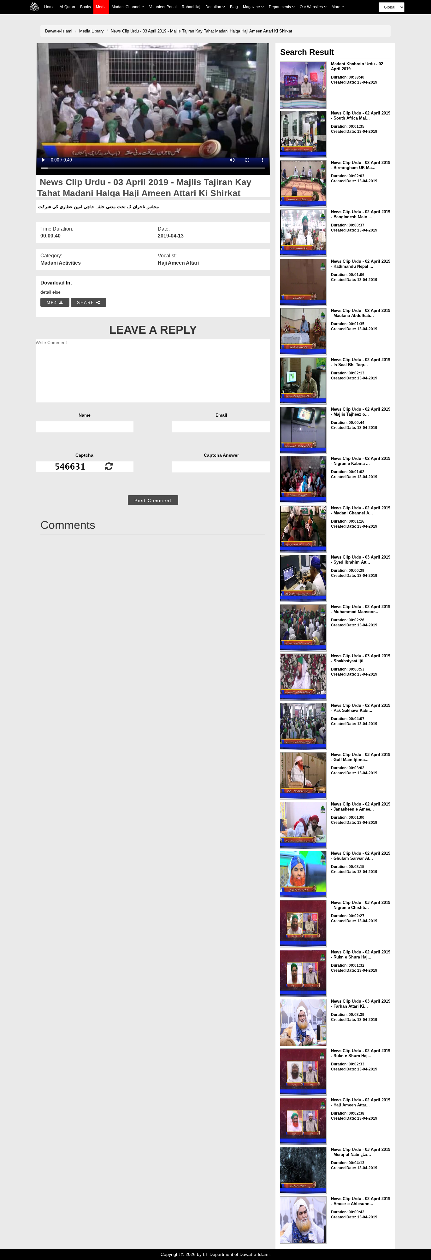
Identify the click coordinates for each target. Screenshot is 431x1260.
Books (85, 7)
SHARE (86, 302)
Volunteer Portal (163, 7)
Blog (234, 7)
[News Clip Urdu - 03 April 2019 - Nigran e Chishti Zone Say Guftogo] (303, 923)
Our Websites (312, 7)
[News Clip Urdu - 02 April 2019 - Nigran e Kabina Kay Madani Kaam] (303, 479)
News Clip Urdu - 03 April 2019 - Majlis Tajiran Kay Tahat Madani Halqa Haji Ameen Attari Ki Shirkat (201, 31)
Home (49, 7)
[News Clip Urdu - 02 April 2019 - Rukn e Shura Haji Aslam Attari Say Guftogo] (303, 1072)
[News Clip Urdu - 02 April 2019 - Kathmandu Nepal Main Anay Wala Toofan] (303, 282)
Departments (280, 7)
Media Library (91, 31)
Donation (213, 7)
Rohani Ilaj (191, 7)
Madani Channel (126, 7)
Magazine (252, 7)
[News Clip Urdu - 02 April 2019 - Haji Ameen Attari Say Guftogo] (303, 1121)
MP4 (53, 302)
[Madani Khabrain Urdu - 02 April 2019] (303, 85)
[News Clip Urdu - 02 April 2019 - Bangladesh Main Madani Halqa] (303, 233)
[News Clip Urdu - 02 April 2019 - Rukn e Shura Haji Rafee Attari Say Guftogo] (303, 973)
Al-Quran (67, 7)
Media (101, 7)
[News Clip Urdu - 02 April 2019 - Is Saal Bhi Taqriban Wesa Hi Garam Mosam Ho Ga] (303, 381)
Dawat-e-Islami (58, 31)
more (336, 7)
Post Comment (153, 500)
